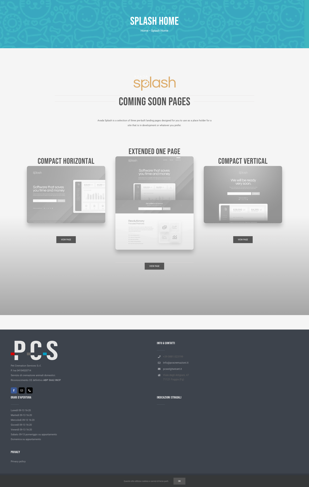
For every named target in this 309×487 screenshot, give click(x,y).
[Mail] (22, 390)
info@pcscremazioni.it (175, 362)
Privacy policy (18, 461)
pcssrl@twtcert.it (172, 369)
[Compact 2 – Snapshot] (243, 167)
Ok (179, 481)
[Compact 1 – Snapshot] (66, 167)
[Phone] (30, 390)
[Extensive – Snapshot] (154, 157)
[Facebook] (14, 390)
